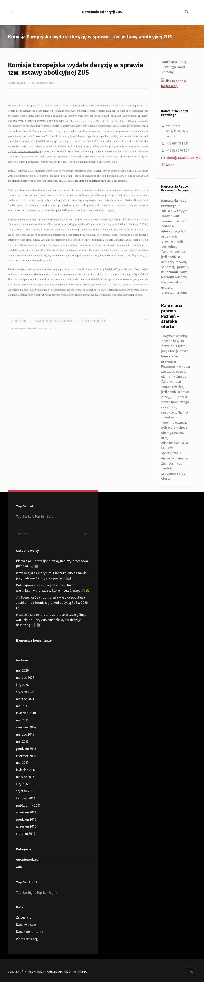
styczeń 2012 (25, 791)
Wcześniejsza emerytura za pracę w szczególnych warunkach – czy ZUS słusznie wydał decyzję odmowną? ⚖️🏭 (52, 620)
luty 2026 (22, 685)
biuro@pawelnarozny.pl (183, 158)
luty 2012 (22, 784)
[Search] (186, 12)
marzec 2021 (25, 699)
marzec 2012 (25, 777)
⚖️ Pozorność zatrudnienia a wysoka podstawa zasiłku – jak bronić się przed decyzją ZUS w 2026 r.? (52, 603)
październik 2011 (28, 805)
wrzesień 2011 (26, 812)
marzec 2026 (25, 678)
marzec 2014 (25, 734)
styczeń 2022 (25, 692)
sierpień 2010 (25, 834)
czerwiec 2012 (26, 756)
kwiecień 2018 (26, 713)
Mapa (170, 165)
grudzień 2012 (26, 749)
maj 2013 (22, 741)
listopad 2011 (25, 798)
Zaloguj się (23, 917)
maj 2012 (22, 763)
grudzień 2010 (26, 819)
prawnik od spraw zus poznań (53, 321)
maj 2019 (22, 706)
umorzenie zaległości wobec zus (32, 328)
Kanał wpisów (26, 925)
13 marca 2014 (17, 83)
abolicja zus (18, 321)
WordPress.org (27, 939)
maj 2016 (22, 720)
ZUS (19, 867)
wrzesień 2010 (26, 826)
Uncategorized (44, 83)
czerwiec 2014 (26, 727)
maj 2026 (22, 670)
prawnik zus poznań (93, 321)
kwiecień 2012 (26, 770)
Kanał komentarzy (29, 932)
